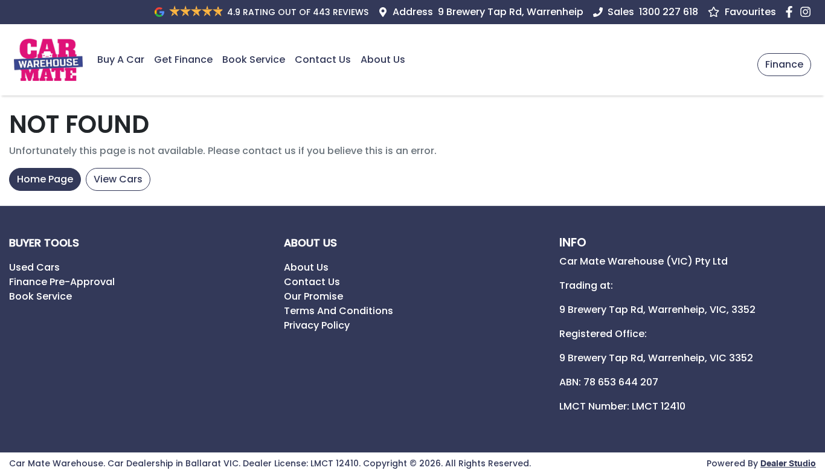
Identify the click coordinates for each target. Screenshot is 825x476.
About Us (383, 59)
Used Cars (34, 267)
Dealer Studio (788, 464)
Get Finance (183, 59)
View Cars (118, 179)
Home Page (45, 179)
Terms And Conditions (338, 311)
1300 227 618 (668, 12)
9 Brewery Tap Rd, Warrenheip (510, 12)
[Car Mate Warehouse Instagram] (808, 12)
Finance (784, 64)
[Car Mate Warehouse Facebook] (791, 12)
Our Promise (313, 296)
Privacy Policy (317, 325)
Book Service (253, 59)
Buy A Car (120, 59)
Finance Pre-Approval (62, 282)
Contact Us (323, 59)
